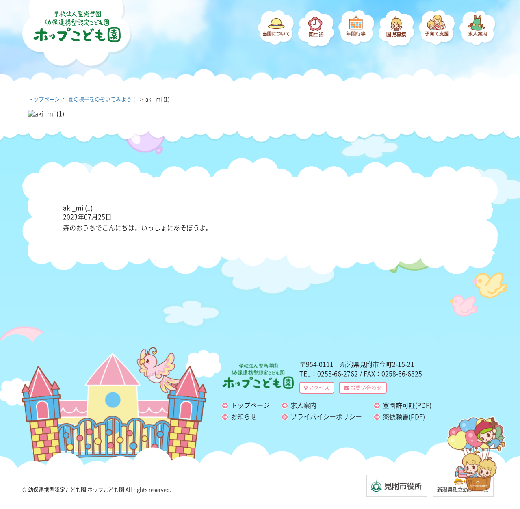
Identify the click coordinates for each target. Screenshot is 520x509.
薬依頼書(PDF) (404, 416)
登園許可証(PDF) (407, 405)
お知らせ (244, 416)
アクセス (318, 387)
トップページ (250, 405)
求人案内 (303, 405)
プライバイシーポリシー (326, 416)
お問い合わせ (365, 387)
